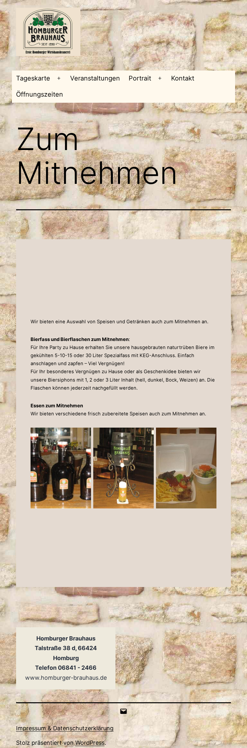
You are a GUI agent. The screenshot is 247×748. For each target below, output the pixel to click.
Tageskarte (33, 78)
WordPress (90, 742)
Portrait (140, 78)
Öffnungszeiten (39, 94)
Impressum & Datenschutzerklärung (65, 728)
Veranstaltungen (95, 78)
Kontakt (182, 78)
